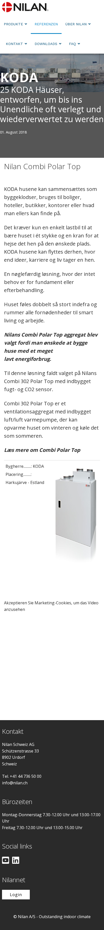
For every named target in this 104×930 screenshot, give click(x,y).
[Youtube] (5, 860)
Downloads (46, 44)
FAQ (72, 44)
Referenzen (46, 24)
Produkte (13, 24)
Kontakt (14, 44)
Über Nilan (76, 24)
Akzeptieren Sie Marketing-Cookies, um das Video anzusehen (51, 606)
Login (16, 894)
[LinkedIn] (15, 860)
